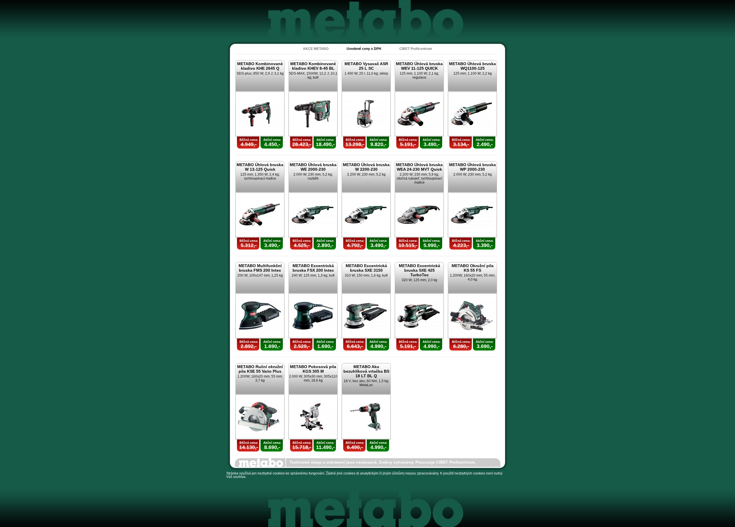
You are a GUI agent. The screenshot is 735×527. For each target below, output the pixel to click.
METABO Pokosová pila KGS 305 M (313, 369)
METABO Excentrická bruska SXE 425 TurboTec (419, 270)
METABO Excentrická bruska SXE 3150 (366, 268)
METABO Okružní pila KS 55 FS (473, 268)
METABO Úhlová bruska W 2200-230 (366, 167)
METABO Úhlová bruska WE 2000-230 (313, 167)
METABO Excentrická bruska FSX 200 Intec (313, 268)
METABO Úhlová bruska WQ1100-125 (472, 66)
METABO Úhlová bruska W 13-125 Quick (260, 167)
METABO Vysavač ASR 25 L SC (366, 66)
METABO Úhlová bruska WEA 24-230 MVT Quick (419, 167)
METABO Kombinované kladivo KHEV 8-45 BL (313, 66)
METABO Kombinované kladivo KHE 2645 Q (260, 66)
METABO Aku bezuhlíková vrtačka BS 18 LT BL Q (366, 371)
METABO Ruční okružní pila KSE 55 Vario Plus (260, 369)
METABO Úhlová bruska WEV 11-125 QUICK (419, 66)
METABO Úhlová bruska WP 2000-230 (472, 167)
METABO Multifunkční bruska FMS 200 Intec (260, 268)
